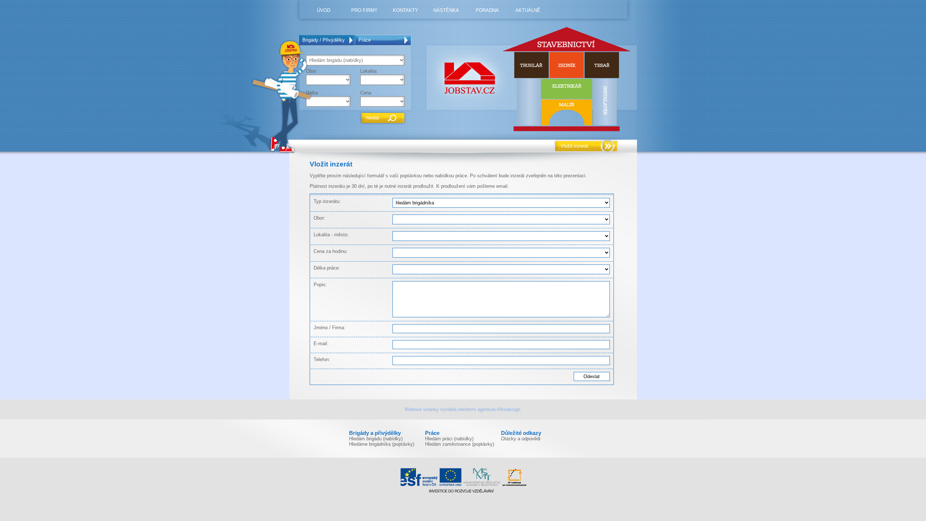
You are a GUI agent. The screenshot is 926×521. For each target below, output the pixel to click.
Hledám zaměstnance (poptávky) (459, 444)
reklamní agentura (477, 409)
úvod (323, 10)
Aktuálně (527, 10)
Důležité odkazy (521, 433)
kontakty (405, 10)
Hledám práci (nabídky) (449, 438)
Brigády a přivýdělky (375, 433)
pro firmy (364, 10)
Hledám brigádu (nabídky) (376, 438)
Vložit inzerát (574, 146)
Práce (364, 40)
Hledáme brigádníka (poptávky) (381, 444)
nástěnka (446, 10)
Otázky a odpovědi (520, 438)
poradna (487, 10)
